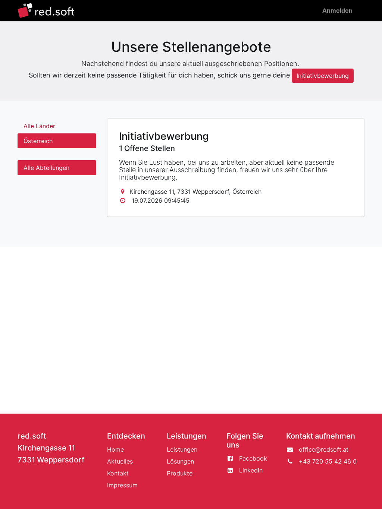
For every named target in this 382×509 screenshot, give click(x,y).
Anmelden (337, 10)
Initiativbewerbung (323, 75)
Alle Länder (39, 126)
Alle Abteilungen (46, 167)
